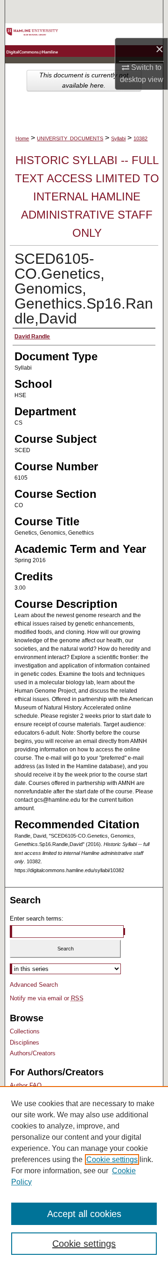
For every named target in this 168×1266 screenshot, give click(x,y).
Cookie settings (112, 1159)
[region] (84, 1176)
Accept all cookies (84, 1214)
